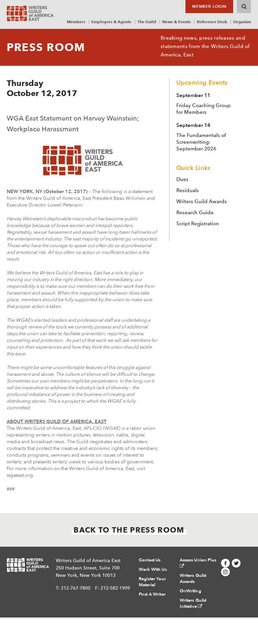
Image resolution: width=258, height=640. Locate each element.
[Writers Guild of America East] (30, 13)
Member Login (209, 6)
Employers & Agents (111, 21)
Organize (242, 21)
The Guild (146, 21)
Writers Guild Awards (201, 201)
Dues (182, 179)
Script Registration (197, 224)
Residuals (187, 190)
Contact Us (150, 560)
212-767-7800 (75, 588)
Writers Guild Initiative (193, 603)
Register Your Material (152, 582)
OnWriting (190, 591)
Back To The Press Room (129, 529)
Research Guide (195, 213)
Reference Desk (212, 21)
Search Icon (244, 6)
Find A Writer (152, 594)
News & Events (176, 21)
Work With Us (153, 569)
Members (76, 21)
